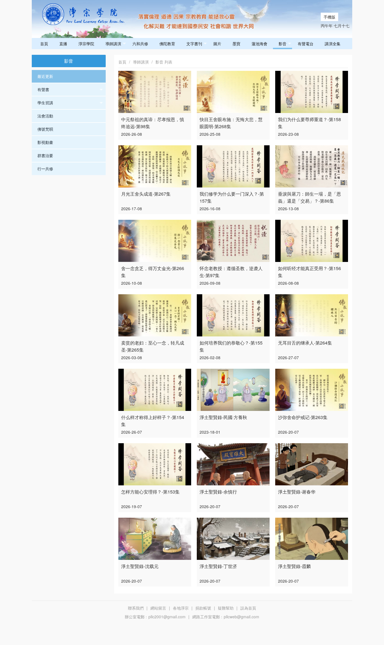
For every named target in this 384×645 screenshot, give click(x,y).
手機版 (329, 17)
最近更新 (45, 76)
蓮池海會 (259, 43)
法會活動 (45, 116)
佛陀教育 (167, 43)
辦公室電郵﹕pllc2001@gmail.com (155, 616)
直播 (63, 43)
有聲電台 (305, 43)
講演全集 (332, 43)
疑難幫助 (226, 608)
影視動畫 (45, 142)
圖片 (217, 43)
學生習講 (45, 102)
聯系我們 (136, 608)
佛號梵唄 (45, 129)
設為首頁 (248, 608)
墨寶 (236, 43)
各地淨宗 (181, 608)
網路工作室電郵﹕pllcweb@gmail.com (225, 616)
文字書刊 (194, 43)
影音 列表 (163, 62)
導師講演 (113, 43)
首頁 (44, 43)
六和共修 (140, 43)
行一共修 (45, 168)
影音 (282, 43)
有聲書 (43, 89)
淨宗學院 (86, 43)
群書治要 (45, 155)
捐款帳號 (203, 608)
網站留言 (158, 608)
